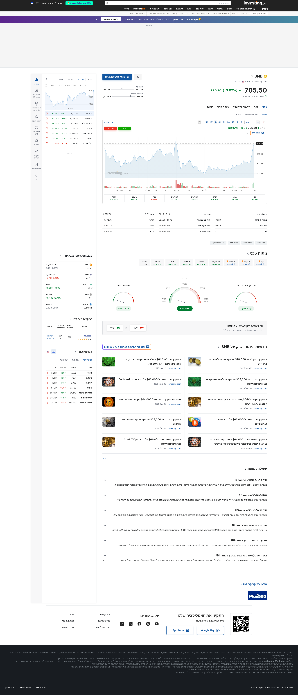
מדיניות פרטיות (25, 687)
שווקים (238, 115)
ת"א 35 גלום (86, 123)
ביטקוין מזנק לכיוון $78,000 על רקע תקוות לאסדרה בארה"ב (238, 361)
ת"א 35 (89, 113)
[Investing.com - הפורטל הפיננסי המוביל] (256, 3)
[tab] (260, 262)
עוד (104, 458)
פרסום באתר (68, 621)
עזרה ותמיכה (68, 627)
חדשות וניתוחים (241, 107)
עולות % (75, 360)
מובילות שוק (85, 351)
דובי (136, 328)
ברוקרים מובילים (82, 319)
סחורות (71, 79)
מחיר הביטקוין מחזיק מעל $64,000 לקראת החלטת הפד (149, 399)
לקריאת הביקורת (50, 337)
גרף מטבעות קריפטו (137, 13)
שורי (112, 328)
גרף (256, 107)
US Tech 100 (86, 133)
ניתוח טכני (223, 107)
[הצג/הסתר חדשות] (199, 122)
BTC (87, 264)
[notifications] (37, 2)
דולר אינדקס (87, 143)
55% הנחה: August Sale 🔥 (79, 3)
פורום (210, 107)
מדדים (81, 79)
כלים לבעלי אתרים (101, 627)
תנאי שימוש (40, 687)
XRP (87, 294)
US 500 (89, 128)
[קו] (258, 122)
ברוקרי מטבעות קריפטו (181, 13)
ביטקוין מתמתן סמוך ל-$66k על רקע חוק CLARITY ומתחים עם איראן (152, 441)
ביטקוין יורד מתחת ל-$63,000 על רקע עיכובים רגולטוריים (241, 421)
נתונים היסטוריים (251, 115)
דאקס (90, 138)
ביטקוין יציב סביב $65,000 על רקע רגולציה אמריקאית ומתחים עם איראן (236, 381)
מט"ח (90, 79)
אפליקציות (105, 614)
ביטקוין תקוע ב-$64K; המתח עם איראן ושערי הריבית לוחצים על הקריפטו (237, 401)
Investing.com (260, 368)
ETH (87, 274)
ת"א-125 (88, 118)
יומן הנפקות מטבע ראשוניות (158, 13)
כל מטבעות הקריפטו (239, 13)
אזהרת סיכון (9, 687)
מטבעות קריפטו (259, 13)
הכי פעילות (87, 360)
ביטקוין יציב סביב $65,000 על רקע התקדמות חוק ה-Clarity (151, 421)
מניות (61, 79)
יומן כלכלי (168, 9)
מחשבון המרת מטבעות (201, 13)
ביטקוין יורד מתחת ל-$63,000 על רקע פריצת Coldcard (149, 379)
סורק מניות (155, 9)
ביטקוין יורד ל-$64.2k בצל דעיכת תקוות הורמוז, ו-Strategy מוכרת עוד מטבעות (153, 361)
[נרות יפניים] (264, 122)
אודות (71, 614)
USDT (86, 284)
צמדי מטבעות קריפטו (221, 13)
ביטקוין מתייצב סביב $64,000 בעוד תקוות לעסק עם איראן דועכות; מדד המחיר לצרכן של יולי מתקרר (238, 441)
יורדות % (64, 360)
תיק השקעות (104, 621)
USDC (86, 304)
